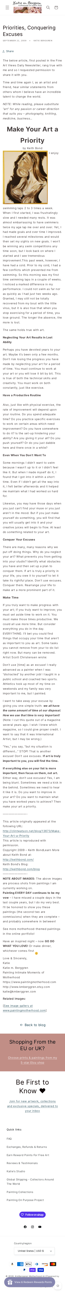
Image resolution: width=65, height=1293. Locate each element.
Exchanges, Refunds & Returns (27, 1147)
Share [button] (10, 51)
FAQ (9, 1138)
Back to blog (35, 1025)
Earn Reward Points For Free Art (28, 1155)
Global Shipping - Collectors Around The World (30, 1182)
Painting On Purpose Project (25, 1200)
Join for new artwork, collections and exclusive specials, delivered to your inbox (32, 1106)
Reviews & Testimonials (22, 1163)
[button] (7, 8)
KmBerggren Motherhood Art (30, 1276)
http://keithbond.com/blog (21, 869)
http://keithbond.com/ (18, 859)
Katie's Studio (16, 1171)
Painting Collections (20, 1192)
